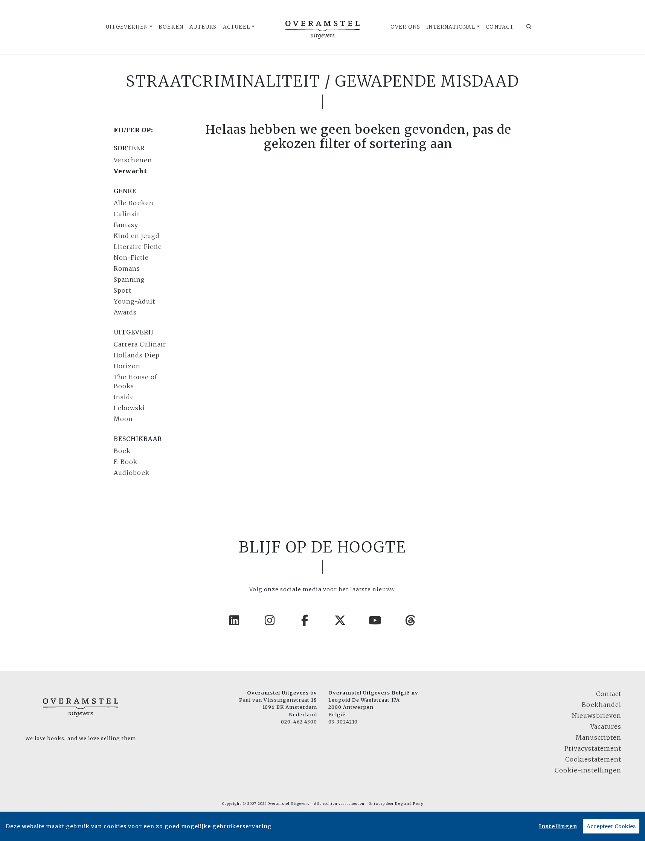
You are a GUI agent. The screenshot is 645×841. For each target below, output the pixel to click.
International (451, 27)
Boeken (171, 27)
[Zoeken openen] (529, 27)
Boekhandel (601, 704)
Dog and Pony (409, 804)
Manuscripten (598, 737)
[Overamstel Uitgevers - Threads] (411, 620)
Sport (122, 290)
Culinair (127, 214)
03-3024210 (343, 722)
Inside (124, 397)
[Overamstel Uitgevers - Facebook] (305, 620)
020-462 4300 (299, 722)
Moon (123, 419)
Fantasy (126, 225)
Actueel (236, 27)
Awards (125, 312)
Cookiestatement (593, 759)
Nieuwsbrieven (596, 715)
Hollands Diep (137, 355)
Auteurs (203, 27)
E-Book (125, 462)
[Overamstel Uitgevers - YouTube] (375, 620)
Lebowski (129, 408)
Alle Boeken (134, 203)
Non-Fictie (131, 257)
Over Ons (405, 27)
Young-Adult (134, 301)
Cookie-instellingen (588, 770)
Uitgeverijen (126, 27)
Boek (122, 451)
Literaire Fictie (138, 246)
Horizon (127, 366)
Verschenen (133, 160)
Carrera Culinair (140, 344)
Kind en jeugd (137, 236)
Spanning (129, 279)
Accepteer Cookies (611, 826)
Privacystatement (592, 748)
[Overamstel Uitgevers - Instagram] (270, 620)
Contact (500, 27)
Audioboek (131, 472)
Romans (127, 268)
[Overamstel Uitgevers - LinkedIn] (234, 620)
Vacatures (605, 726)
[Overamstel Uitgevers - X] (340, 620)
